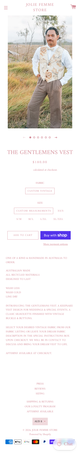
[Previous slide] (24, 137)
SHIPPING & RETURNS (40, 401)
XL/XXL (58, 219)
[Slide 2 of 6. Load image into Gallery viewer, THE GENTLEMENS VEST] (34, 137)
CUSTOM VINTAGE (40, 191)
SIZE (40, 203)
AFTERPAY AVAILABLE (40, 411)
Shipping (27, 170)
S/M (19, 219)
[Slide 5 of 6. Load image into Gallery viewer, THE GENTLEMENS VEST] (46, 137)
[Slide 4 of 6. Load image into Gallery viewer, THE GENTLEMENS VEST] (42, 137)
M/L (31, 219)
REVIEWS (40, 388)
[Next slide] (56, 137)
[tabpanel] (40, 71)
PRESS (40, 383)
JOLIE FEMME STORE (40, 7)
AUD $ (38, 421)
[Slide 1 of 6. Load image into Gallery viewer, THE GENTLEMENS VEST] (30, 137)
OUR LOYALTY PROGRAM (40, 406)
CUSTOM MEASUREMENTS (33, 211)
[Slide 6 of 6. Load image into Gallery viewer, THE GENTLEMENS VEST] (50, 137)
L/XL (43, 219)
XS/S (60, 211)
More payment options (55, 244)
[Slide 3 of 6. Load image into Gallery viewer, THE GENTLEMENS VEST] (38, 137)
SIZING (40, 393)
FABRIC (40, 183)
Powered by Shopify (40, 434)
